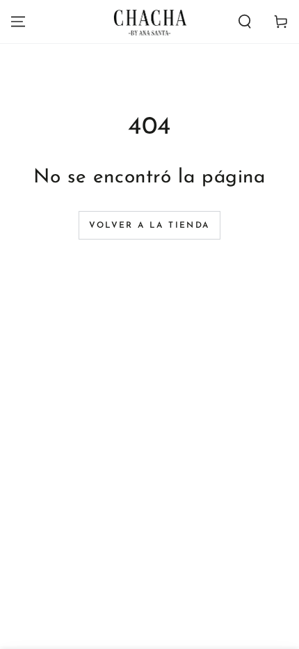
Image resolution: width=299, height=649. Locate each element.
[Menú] (18, 21)
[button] (245, 21)
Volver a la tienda (149, 225)
